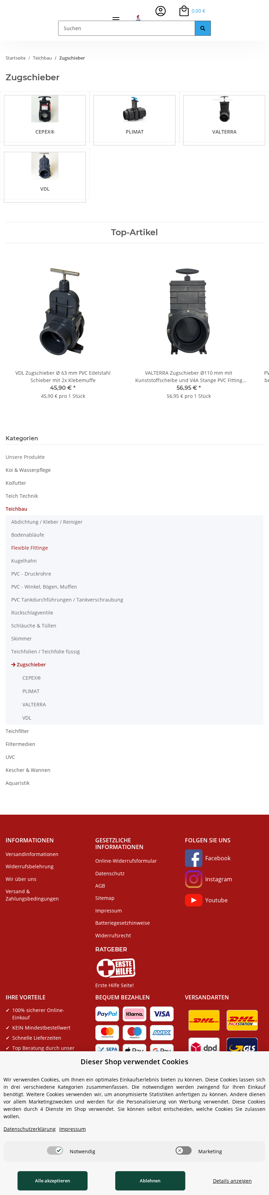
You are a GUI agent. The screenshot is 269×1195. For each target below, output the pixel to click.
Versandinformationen (32, 854)
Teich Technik (22, 496)
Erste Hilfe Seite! (114, 985)
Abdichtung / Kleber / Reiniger (47, 521)
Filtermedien (20, 744)
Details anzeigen (232, 1180)
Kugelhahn (24, 560)
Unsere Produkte (25, 457)
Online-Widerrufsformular (126, 860)
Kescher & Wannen (28, 770)
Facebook (217, 858)
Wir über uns (21, 879)
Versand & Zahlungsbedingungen (32, 895)
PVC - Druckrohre (31, 573)
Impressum (108, 910)
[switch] (55, 1150)
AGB (100, 885)
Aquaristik (17, 783)
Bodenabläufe (27, 534)
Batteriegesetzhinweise (122, 922)
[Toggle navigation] (115, 17)
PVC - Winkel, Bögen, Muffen (44, 586)
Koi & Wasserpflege (28, 470)
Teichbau (16, 508)
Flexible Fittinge (29, 547)
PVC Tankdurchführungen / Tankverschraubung (67, 599)
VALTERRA (224, 131)
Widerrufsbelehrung (30, 866)
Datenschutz (110, 873)
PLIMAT (135, 131)
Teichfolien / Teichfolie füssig (45, 651)
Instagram (218, 879)
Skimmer (21, 638)
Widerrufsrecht (113, 935)
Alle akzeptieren (52, 1180)
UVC (10, 757)
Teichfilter (17, 731)
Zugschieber (31, 664)
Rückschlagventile (32, 612)
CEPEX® (45, 131)
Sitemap (105, 898)
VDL (45, 188)
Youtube (216, 900)
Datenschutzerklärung (30, 1129)
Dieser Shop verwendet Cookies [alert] (134, 1061)
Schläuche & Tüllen (33, 625)
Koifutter (16, 483)
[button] (160, 11)
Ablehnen (150, 1180)
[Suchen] (203, 28)
